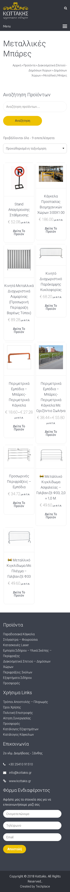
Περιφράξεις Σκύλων (17, 672)
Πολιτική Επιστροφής (18, 713)
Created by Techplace (35, 886)
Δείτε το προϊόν (19, 232)
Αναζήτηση (22, 121)
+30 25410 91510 (21, 764)
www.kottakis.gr (20, 781)
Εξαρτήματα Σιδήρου (17, 678)
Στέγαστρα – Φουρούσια (20, 639)
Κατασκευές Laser (16, 645)
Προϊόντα (29, 65)
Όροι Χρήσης (12, 707)
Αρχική (17, 65)
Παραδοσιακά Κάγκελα (19, 634)
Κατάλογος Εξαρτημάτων (20, 729)
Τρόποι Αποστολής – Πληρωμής (25, 702)
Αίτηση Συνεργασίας (17, 718)
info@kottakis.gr (20, 773)
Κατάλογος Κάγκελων (18, 734)
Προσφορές (11, 683)
